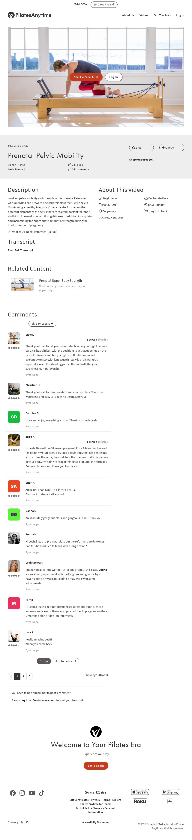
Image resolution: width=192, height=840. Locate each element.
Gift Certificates (79, 799)
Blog (103, 792)
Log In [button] (113, 77)
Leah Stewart (16, 169)
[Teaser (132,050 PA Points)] (14, 449)
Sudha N (31, 534)
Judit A (30, 437)
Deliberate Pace (158, 198)
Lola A (29, 632)
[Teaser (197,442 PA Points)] (14, 398)
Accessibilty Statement (96, 822)
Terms (106, 799)
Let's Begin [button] (96, 766)
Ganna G (31, 511)
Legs (120, 217)
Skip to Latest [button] (41, 323)
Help (91, 792)
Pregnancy (109, 211)
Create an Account (44, 700)
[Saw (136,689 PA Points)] (14, 645)
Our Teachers (162, 15)
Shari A (30, 482)
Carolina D (32, 413)
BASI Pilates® (156, 204)
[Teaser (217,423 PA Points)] (14, 495)
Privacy (95, 799)
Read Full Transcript (20, 250)
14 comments (80, 169)
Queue (169, 147)
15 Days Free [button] (103, 4)
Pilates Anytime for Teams (95, 804)
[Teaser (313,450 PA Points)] (14, 347)
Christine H (33, 385)
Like (138, 147)
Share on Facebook (141, 159)
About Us (128, 15)
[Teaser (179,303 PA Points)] (14, 575)
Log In (180, 15)
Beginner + (110, 198)
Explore (116, 799)
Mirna (29, 599)
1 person (92, 339)
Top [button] (45, 661)
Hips (113, 217)
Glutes (105, 217)
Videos (144, 15)
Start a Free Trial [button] (86, 77)
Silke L (30, 334)
